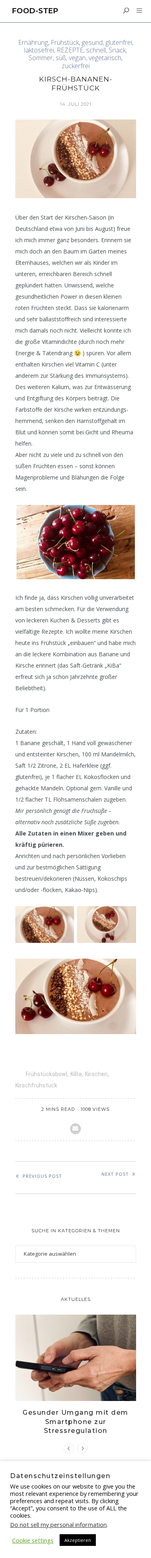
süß (61, 58)
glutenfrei (118, 42)
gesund (92, 42)
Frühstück (65, 42)
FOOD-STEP (35, 10)
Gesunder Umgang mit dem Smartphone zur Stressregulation (75, 1421)
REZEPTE (70, 50)
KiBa (76, 1074)
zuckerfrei (76, 66)
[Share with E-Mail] (75, 1128)
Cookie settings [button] (33, 1540)
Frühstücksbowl (46, 1074)
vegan (77, 58)
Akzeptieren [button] (77, 1540)
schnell (96, 50)
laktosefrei (39, 50)
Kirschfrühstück (36, 1085)
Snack (117, 50)
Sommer (41, 58)
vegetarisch (105, 58)
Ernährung (33, 42)
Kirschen (96, 1074)
